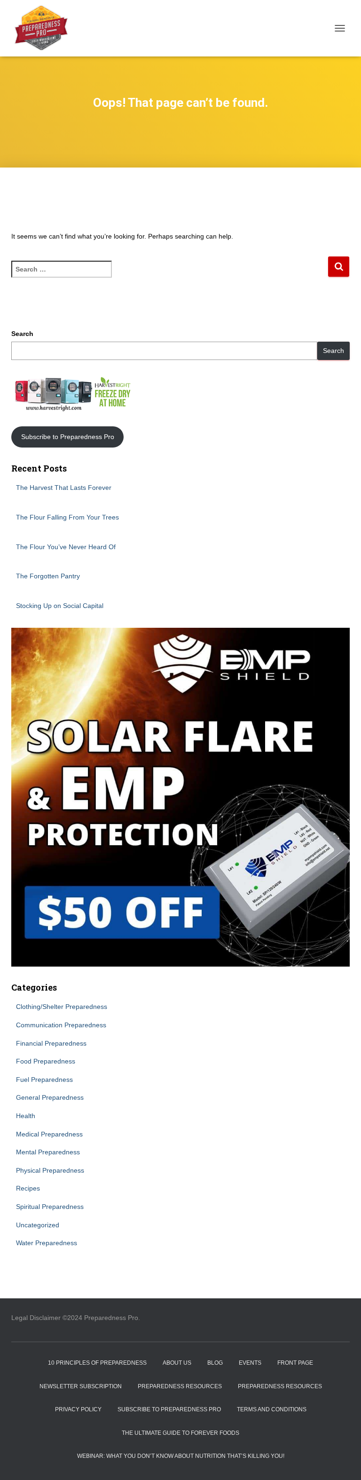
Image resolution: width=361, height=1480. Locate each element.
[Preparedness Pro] (44, 28)
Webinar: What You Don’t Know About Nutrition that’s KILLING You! (180, 1456)
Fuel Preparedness (44, 1079)
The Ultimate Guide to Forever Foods (180, 1433)
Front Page (295, 1363)
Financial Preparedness (51, 1043)
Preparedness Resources (180, 1386)
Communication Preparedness (61, 1025)
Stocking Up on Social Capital (59, 605)
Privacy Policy (78, 1409)
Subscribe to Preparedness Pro (67, 436)
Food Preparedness (45, 1061)
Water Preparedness (46, 1243)
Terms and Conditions (271, 1409)
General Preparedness (50, 1097)
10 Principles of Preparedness (97, 1363)
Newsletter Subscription (80, 1386)
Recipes (28, 1188)
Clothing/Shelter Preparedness (61, 1006)
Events (250, 1363)
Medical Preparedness (49, 1134)
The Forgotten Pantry (48, 576)
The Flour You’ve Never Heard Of (66, 547)
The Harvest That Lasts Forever (63, 487)
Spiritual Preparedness (50, 1206)
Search (22, 333)
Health (25, 1116)
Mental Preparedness (48, 1152)
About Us (177, 1363)
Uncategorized (37, 1225)
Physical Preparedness (50, 1170)
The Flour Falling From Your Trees (67, 517)
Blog (215, 1363)
